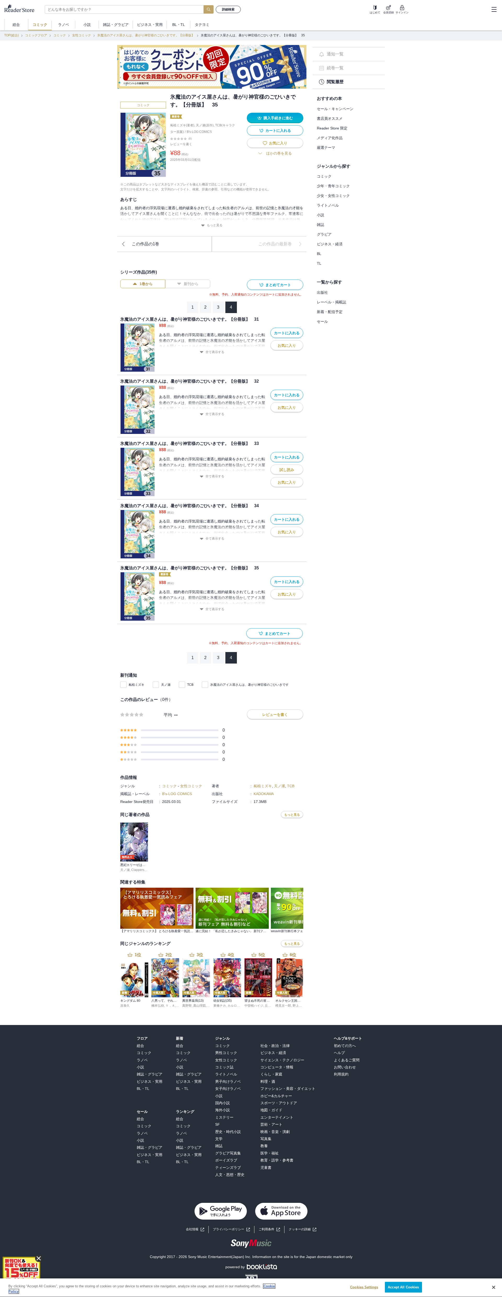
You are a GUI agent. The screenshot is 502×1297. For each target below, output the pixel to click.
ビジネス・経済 (330, 244)
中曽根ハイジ (253, 1005)
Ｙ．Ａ (170, 1005)
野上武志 (299, 1005)
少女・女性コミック (333, 196)
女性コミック (81, 35)
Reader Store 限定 (332, 128)
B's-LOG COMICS (199, 132)
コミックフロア (36, 35)
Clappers (137, 870)
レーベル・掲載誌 (331, 302)
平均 (168, 715)
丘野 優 (270, 1005)
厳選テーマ (326, 147)
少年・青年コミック (333, 186)
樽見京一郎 (283, 1005)
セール (322, 321)
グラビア (324, 234)
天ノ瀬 (165, 685)
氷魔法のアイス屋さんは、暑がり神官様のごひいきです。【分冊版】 (146, 35)
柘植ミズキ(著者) (182, 125)
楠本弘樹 (157, 1005)
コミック (59, 35)
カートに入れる (278, 130)
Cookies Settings (364, 1287)
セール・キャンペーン (335, 109)
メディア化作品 (330, 138)
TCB (190, 685)
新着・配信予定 (330, 312)
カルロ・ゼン (236, 1005)
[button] (302, 1229)
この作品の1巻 (145, 244)
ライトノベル (328, 205)
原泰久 (125, 1005)
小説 (320, 215)
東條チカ (219, 1005)
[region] (251, 1287)
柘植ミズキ (136, 685)
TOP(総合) (11, 35)
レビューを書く (181, 144)
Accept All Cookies (403, 1287)
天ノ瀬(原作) (205, 125)
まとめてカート (278, 285)
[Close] (493, 1287)
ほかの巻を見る (279, 153)
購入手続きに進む (278, 118)
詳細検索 (228, 9)
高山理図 (199, 1005)
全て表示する (215, 352)
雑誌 (320, 225)
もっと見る (215, 225)
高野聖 (187, 1005)
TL (319, 263)
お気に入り (278, 143)
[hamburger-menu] (494, 9)
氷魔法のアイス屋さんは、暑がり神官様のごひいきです (249, 685)
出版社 (322, 292)
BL (319, 254)
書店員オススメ (330, 118)
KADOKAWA (264, 794)
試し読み (286, 470)
